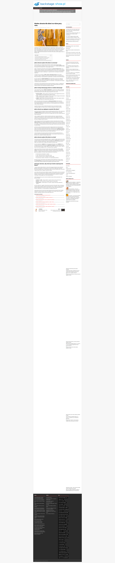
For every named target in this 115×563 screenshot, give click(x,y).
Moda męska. (68, 48)
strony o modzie (61, 539)
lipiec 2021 (67, 125)
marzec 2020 (68, 149)
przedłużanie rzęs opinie (62, 529)
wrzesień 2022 (68, 110)
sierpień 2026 (68, 89)
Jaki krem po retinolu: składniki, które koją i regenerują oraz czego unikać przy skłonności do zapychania (73, 70)
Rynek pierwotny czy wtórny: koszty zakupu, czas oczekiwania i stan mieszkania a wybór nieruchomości (73, 33)
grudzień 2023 (68, 105)
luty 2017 (67, 161)
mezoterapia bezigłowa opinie (63, 514)
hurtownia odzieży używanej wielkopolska (65, 509)
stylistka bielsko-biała (62, 542)
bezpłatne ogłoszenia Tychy (63, 497)
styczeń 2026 (68, 93)
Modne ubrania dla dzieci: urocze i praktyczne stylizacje (45, 199)
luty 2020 (67, 150)
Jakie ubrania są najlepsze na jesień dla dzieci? (41, 58)
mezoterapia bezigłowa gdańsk (63, 512)
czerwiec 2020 (68, 144)
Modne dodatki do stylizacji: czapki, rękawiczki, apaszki (45, 206)
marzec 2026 (68, 92)
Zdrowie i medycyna (69, 176)
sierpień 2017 (68, 155)
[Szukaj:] (73, 24)
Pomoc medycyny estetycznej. (50, 513)
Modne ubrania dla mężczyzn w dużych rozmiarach (44, 197)
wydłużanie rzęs (61, 556)
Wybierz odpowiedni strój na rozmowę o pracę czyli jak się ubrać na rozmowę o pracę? (39, 511)
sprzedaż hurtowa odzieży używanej (64, 537)
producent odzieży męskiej (63, 527)
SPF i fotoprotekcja (69, 171)
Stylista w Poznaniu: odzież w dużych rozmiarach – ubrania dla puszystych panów (39, 517)
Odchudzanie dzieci (49, 497)
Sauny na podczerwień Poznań (63, 534)
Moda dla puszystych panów (63, 517)
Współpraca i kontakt (38, 8)
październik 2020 (68, 138)
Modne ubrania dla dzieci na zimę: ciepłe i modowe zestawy (45, 204)
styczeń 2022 (68, 116)
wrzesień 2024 (68, 101)
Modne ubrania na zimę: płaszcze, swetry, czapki (73, 52)
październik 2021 (68, 120)
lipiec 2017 (67, 156)
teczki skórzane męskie (62, 549)
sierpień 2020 (68, 141)
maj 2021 (67, 128)
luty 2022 (67, 114)
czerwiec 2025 (68, 96)
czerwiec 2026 (68, 90)
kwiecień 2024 (68, 104)
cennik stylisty (61, 499)
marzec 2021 (68, 131)
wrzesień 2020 (68, 140)
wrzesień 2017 (68, 153)
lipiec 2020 (67, 143)
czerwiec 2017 (68, 158)
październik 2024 (68, 99)
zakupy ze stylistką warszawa (63, 557)
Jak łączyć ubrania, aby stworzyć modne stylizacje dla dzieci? (43, 60)
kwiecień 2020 (68, 147)
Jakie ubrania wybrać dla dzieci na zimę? (40, 59)
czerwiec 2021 (68, 126)
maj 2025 (67, 98)
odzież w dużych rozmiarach (63, 524)
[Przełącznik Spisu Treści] (50, 55)
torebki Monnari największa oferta (64, 552)
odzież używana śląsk (62, 522)
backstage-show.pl (43, 27)
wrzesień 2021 (68, 122)
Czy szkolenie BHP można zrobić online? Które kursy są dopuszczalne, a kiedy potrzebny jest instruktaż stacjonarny (73, 30)
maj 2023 (67, 107)
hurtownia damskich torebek (63, 507)
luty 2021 (67, 132)
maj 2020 (67, 146)
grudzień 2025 (68, 95)
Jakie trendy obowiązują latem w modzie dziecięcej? (42, 57)
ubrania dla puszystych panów (63, 554)
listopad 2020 (68, 137)
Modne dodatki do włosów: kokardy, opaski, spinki (73, 53)
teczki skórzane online (62, 551)
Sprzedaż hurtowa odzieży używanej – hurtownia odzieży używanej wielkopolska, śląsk (39, 528)
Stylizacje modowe (61, 544)
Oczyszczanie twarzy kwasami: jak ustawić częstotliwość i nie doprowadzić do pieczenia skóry (72, 63)
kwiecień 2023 (68, 108)
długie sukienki (61, 504)
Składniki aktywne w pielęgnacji (70, 170)
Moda (48, 27)
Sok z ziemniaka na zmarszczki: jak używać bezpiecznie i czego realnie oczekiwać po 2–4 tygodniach (72, 66)
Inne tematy (67, 165)
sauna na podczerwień (62, 532)
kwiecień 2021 (68, 129)
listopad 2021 (68, 119)
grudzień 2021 (68, 117)
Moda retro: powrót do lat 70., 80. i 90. (39, 523)
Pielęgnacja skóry (68, 168)
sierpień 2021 (68, 123)
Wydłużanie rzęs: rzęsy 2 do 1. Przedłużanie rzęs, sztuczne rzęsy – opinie (51, 511)
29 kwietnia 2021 (38, 27)
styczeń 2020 (68, 152)
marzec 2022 (68, 113)
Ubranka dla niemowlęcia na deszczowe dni (43, 195)
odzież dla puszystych (62, 519)
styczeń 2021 (68, 134)
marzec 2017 (68, 159)
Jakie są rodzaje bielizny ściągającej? (39, 499)
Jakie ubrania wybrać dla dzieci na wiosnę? (41, 56)
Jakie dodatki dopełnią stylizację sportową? (72, 41)
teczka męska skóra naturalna (63, 547)
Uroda (67, 174)
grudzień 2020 (68, 135)
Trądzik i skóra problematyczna (70, 173)
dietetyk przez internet (62, 502)
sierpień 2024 (68, 102)
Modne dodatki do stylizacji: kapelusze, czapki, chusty (45, 201)
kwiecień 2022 (68, 111)
